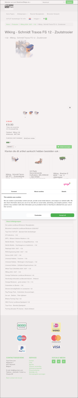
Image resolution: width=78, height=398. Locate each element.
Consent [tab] (14, 191)
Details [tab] (64, 191)
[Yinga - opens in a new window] (67, 184)
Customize (38, 215)
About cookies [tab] (39, 191)
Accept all (62, 215)
